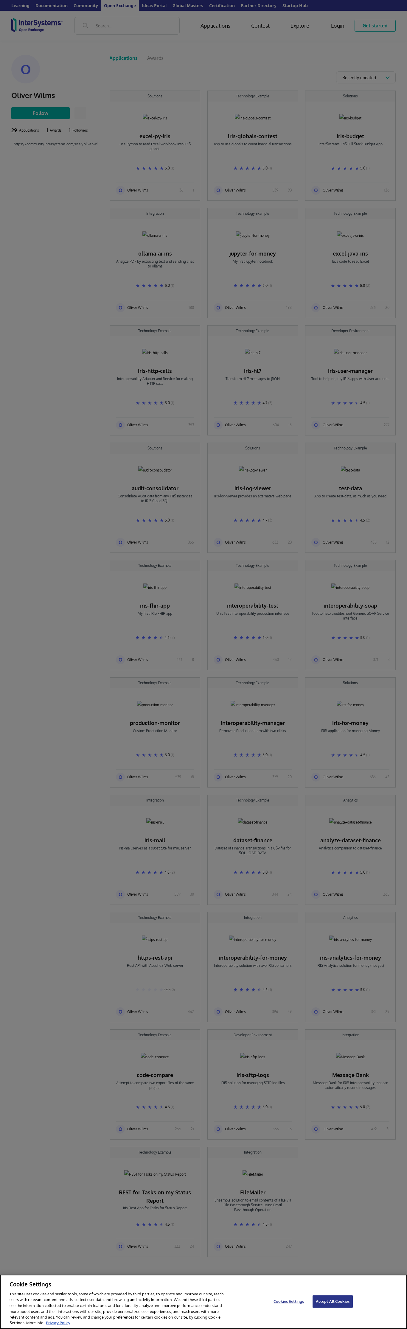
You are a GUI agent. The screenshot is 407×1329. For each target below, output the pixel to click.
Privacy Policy (58, 1322)
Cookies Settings (289, 1301)
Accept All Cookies (332, 1301)
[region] (203, 1302)
